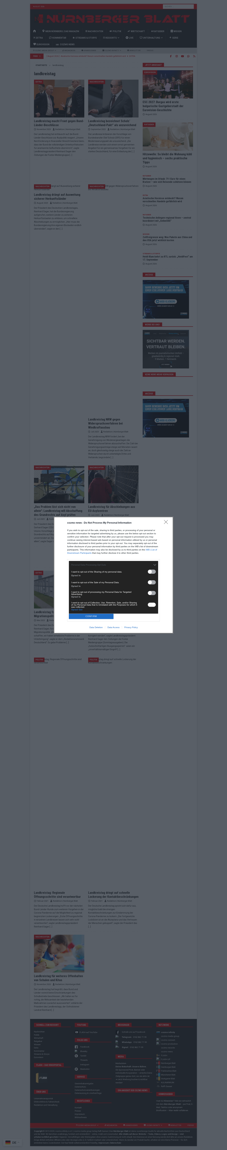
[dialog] (113, 575)
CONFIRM (91, 616)
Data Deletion (96, 627)
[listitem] (113, 565)
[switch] (152, 572)
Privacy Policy (131, 627)
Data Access (113, 627)
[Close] (167, 523)
